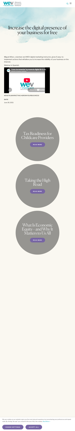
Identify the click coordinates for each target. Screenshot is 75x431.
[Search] (67, 4)
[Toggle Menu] (71, 3)
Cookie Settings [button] (12, 427)
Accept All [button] (34, 427)
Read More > (46, 421)
